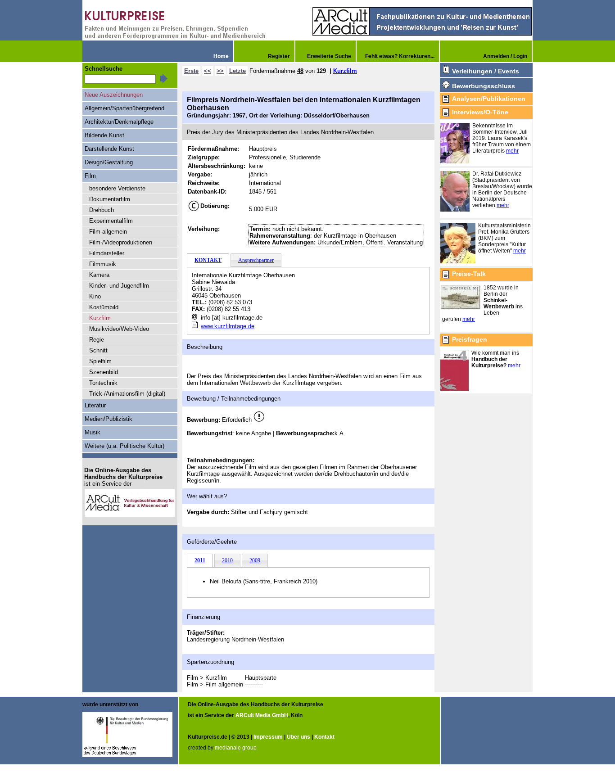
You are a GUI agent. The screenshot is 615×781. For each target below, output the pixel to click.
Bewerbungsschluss (483, 86)
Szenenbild (103, 372)
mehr (512, 151)
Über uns (298, 737)
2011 (199, 560)
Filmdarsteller (106, 253)
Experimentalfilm (111, 220)
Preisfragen (469, 339)
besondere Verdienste (117, 188)
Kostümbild (103, 307)
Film (90, 175)
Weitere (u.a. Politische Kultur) (124, 445)
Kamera (99, 274)
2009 (254, 560)
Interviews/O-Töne (480, 112)
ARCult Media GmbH (261, 715)
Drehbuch (101, 210)
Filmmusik (102, 264)
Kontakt (324, 737)
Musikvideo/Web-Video (119, 328)
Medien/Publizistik (108, 418)
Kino (95, 296)
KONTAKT (208, 260)
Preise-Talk (469, 273)
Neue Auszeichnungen (114, 94)
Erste (191, 71)
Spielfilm (100, 361)
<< (207, 71)
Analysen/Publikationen (488, 98)
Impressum (268, 737)
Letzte (237, 71)
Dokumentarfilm (109, 199)
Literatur (95, 405)
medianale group (236, 748)
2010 (227, 560)
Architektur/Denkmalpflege (119, 121)
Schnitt (98, 350)
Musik (92, 432)
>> (220, 71)
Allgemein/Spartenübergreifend (124, 108)
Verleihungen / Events (485, 71)
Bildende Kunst (104, 135)
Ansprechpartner (256, 260)
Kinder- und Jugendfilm (119, 285)
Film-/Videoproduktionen (120, 242)
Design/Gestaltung (109, 162)
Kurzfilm (345, 71)
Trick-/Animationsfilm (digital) (127, 393)
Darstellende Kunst (109, 148)
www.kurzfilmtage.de (227, 326)
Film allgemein (108, 231)
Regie (96, 339)
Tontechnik (103, 382)
